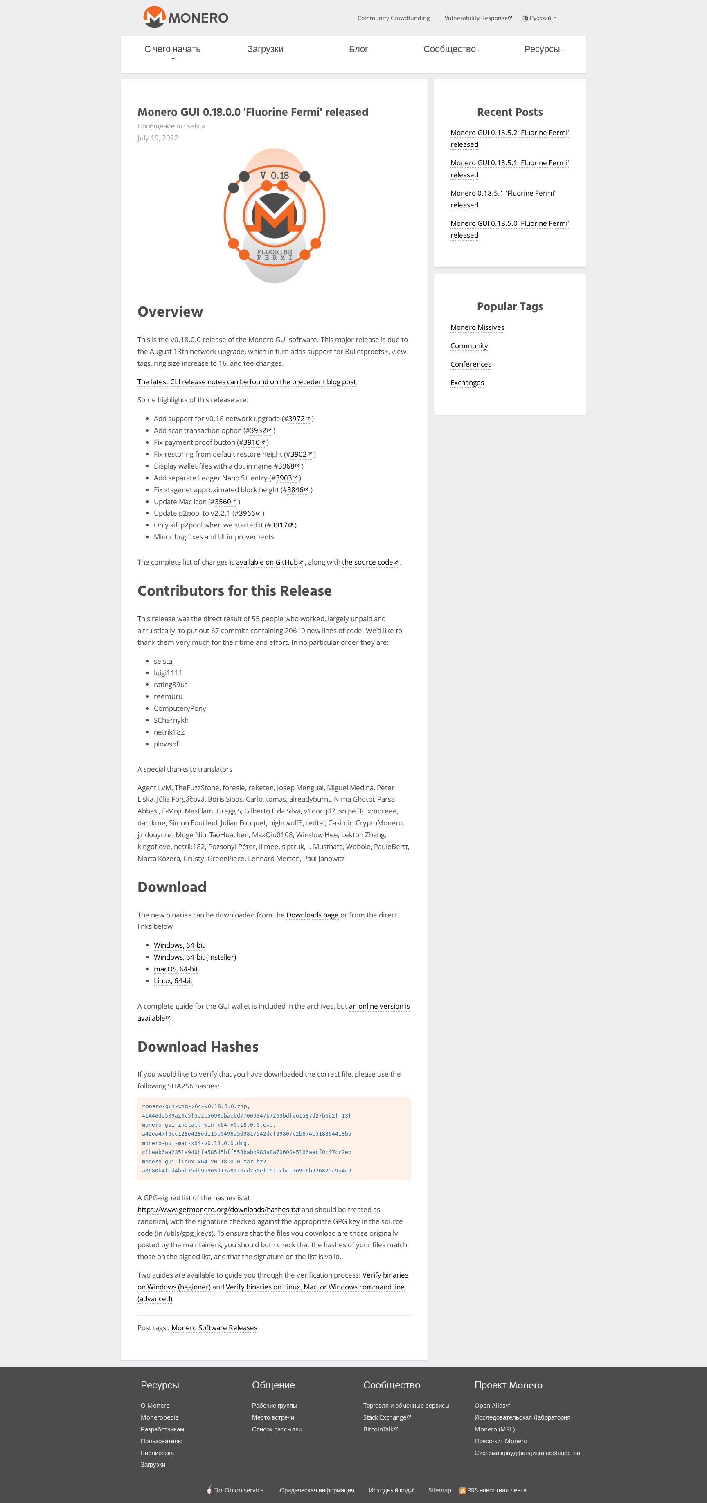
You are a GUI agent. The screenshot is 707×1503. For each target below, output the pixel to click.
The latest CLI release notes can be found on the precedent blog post (246, 381)
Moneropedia (160, 1417)
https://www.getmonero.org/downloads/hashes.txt (218, 1209)
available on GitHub (267, 562)
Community (469, 345)
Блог (358, 50)
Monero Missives (477, 327)
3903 (284, 477)
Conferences (470, 364)
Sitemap (439, 1490)
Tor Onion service (238, 1490)
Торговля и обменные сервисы (406, 1405)
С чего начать (172, 50)
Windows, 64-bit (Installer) (195, 957)
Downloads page (312, 914)
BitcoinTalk (378, 1429)
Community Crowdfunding (394, 18)
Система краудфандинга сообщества (527, 1453)
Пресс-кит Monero (501, 1441)
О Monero (155, 1405)
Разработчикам (162, 1429)
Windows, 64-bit (179, 945)
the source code (367, 562)
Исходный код (389, 1490)
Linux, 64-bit (173, 980)
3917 (279, 525)
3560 (223, 501)
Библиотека (157, 1453)
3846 (295, 489)
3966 (247, 513)
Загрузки (266, 50)
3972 (296, 418)
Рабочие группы (274, 1405)
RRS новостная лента (497, 1490)
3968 (286, 466)
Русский (541, 18)
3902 (298, 454)
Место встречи (273, 1417)
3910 (251, 442)
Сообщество (449, 50)
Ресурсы (542, 50)
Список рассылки (277, 1429)
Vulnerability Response (476, 18)
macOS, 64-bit (176, 968)
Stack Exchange (384, 1417)
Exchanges (467, 382)
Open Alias (490, 1405)
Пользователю (161, 1441)
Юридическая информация (316, 1490)
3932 (258, 430)
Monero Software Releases (214, 1327)
